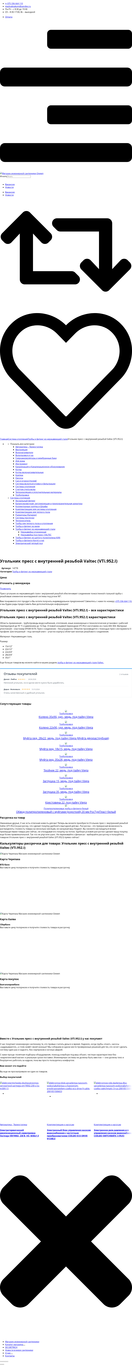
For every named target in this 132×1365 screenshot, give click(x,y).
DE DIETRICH (11, 1347)
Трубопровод (22, 495)
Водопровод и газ (24, 455)
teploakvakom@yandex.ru (18, 6)
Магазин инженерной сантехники (22, 1341)
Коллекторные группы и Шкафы (31, 506)
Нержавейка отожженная (33, 532)
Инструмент (21, 463)
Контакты (10, 1355)
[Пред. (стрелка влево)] (1, 1364)
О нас (8, 1353)
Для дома (20, 461)
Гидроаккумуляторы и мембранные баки (36, 458)
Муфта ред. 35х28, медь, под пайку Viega (66, 759)
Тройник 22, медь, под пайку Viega (66, 770)
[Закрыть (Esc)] (7, 1361)
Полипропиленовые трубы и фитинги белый (66, 808)
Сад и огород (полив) (26, 480)
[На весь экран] (3, 1361)
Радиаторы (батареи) (26, 515)
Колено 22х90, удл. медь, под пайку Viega (66, 727)
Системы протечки (24, 517)
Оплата (8, 16)
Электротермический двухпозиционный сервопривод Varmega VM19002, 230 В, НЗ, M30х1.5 (19, 1133)
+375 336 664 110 (14, 3)
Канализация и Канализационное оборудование (40, 466)
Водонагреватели (24, 452)
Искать (3, 176)
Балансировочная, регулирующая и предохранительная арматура (48, 503)
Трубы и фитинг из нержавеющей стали (48, 439)
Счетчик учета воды (25, 489)
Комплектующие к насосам (60, 1124)
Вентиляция (21, 449)
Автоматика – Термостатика (29, 446)
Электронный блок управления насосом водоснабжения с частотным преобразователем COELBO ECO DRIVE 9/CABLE (69, 1134)
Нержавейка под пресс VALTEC (36, 534)
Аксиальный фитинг (25, 500)
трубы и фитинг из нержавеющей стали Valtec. (80, 662)
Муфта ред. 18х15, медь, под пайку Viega (66, 749)
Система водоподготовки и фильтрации (35, 483)
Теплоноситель (23, 520)
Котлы (18, 469)
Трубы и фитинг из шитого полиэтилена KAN (37, 537)
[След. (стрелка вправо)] (3, 1364)
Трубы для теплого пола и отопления (34, 523)
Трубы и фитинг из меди (27, 526)
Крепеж (19, 475)
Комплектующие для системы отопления (35, 509)
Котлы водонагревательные (29, 472)
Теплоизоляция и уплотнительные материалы (38, 492)
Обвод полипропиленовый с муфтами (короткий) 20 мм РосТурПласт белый (66, 812)
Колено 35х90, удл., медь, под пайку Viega (66, 717)
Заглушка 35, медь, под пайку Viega (66, 792)
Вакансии (10, 184)
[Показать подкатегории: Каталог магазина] (24, 1345)
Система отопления (18, 439)
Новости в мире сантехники (19, 1350)
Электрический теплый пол (29, 543)
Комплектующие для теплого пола (32, 512)
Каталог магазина (14, 1344)
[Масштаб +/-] (1, 1361)
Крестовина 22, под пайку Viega (66, 802)
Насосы (19, 478)
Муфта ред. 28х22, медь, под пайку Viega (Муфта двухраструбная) (66, 738)
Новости (9, 187)
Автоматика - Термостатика (13, 1124)
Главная (4, 439)
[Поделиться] (5, 1361)
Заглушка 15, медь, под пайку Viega (66, 781)
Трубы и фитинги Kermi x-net (29, 540)
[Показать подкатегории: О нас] (12, 1353)
